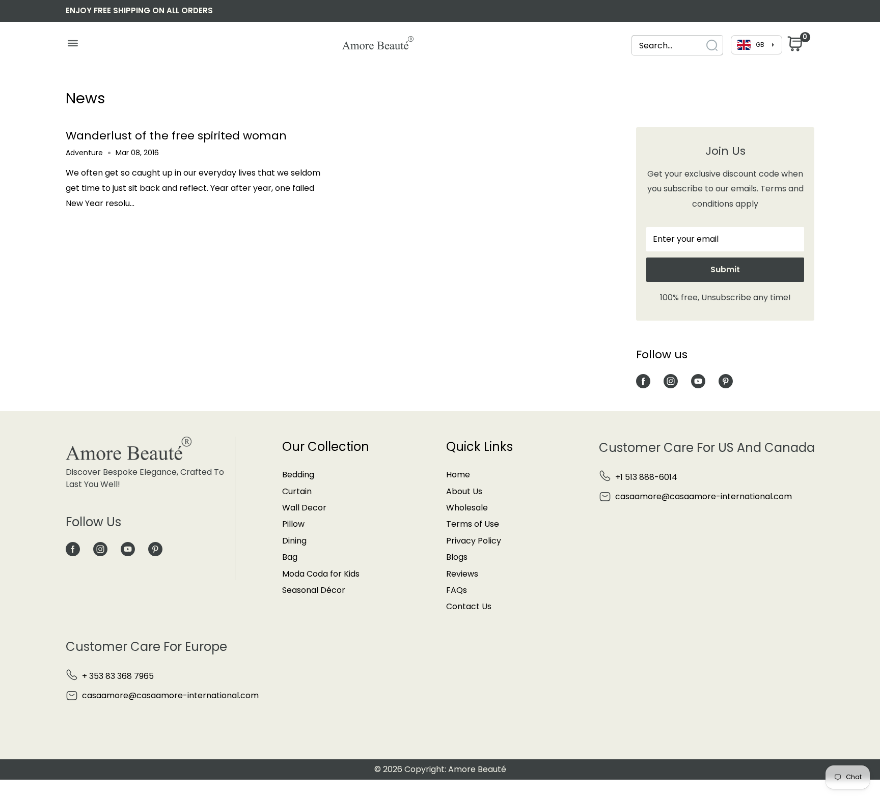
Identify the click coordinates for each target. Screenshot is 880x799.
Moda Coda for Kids (321, 574)
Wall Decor (304, 507)
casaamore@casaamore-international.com (703, 496)
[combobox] (677, 45)
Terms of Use (472, 524)
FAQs (456, 590)
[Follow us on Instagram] (671, 380)
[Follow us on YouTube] (698, 380)
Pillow (293, 524)
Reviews (462, 574)
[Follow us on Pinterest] (726, 380)
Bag (289, 557)
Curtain (297, 491)
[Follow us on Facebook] (643, 380)
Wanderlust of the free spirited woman (176, 136)
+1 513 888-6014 (646, 477)
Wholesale (467, 507)
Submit (725, 269)
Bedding (298, 474)
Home (458, 474)
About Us (464, 491)
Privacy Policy (473, 541)
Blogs (457, 557)
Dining (294, 541)
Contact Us (468, 606)
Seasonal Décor (313, 590)
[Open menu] (72, 45)
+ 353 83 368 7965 (118, 676)
